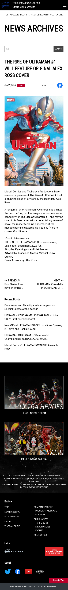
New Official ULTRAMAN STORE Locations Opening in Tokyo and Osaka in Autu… (33, 327)
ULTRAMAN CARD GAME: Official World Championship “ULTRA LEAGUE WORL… (26, 337)
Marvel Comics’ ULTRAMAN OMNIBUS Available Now (31, 347)
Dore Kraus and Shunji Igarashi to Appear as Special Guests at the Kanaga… (30, 307)
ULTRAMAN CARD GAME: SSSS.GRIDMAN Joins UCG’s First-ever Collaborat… (31, 317)
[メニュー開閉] (64, 5)
